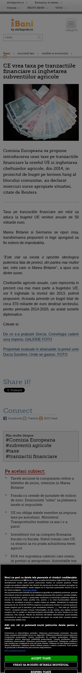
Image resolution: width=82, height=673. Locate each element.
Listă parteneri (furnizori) (15, 651)
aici (56, 607)
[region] (41, 618)
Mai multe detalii (29, 590)
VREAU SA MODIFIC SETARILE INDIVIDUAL (41, 664)
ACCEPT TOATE (41, 658)
